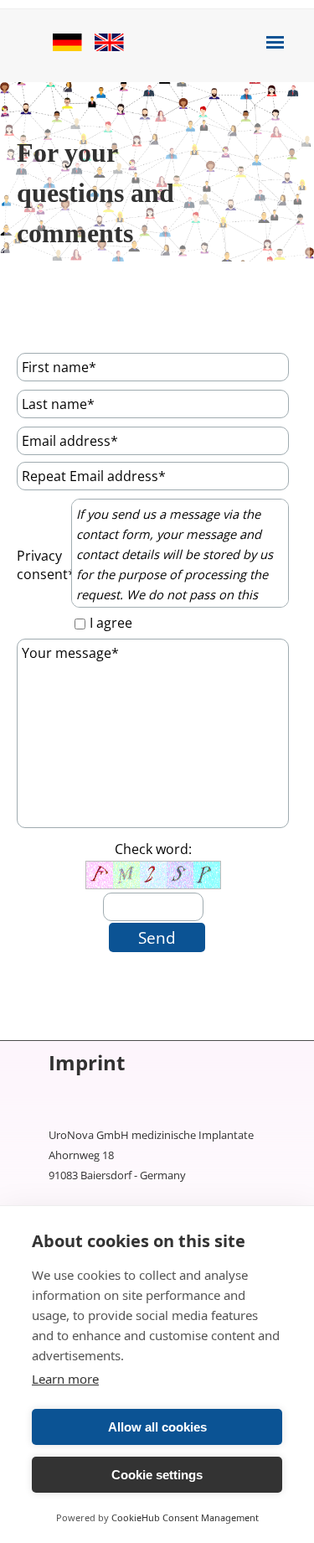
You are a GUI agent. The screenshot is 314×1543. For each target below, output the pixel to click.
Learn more (65, 1378)
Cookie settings (157, 1475)
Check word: (153, 849)
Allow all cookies (157, 1427)
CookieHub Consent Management (185, 1517)
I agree (111, 623)
